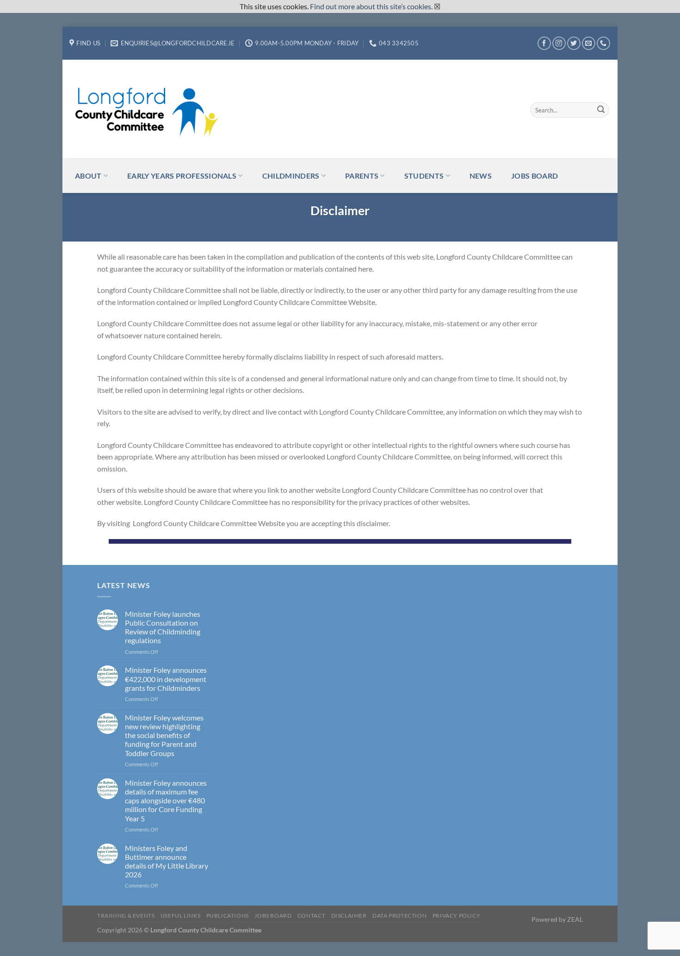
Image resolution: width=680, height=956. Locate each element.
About (88, 175)
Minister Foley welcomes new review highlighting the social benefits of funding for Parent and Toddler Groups (164, 735)
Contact (311, 915)
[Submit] (601, 110)
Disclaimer (349, 915)
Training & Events (126, 915)
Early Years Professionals (181, 175)
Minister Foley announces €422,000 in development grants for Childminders (166, 678)
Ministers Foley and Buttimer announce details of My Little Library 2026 (166, 861)
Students (424, 175)
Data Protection (399, 915)
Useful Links (180, 915)
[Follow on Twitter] (574, 43)
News (481, 175)
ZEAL (575, 919)
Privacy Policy (457, 915)
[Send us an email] (588, 43)
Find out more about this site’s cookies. (371, 6)
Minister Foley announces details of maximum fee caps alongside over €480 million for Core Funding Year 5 (166, 800)
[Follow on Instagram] (559, 43)
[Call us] (603, 43)
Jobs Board (534, 175)
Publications (227, 915)
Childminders (291, 175)
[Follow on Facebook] (544, 43)
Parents (361, 175)
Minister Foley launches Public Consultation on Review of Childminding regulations (162, 627)
